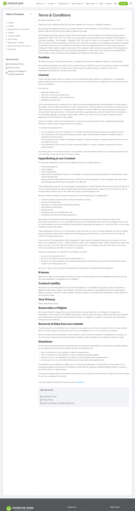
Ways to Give (90, 4)
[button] (31, 14)
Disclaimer (12, 49)
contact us (80, 382)
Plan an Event (76, 4)
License (11, 26)
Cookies (11, 23)
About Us (39, 4)
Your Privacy (12, 39)
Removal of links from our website (20, 46)
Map (115, 4)
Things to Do (62, 4)
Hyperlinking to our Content (18, 29)
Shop (101, 4)
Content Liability (14, 36)
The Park (50, 4)
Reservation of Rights (16, 43)
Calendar (108, 4)
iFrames (11, 33)
